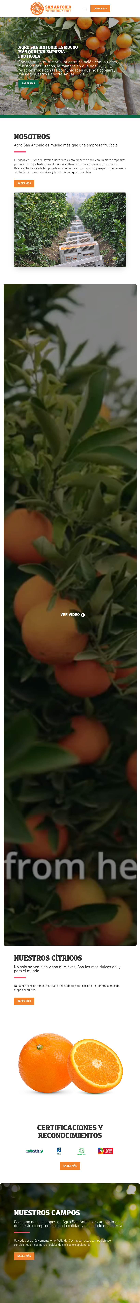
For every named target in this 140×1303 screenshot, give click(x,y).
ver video (70, 615)
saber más (24, 183)
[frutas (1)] (70, 1116)
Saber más (28, 81)
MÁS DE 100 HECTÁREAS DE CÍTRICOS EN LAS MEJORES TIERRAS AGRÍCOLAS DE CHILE (47, 54)
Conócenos (100, 9)
